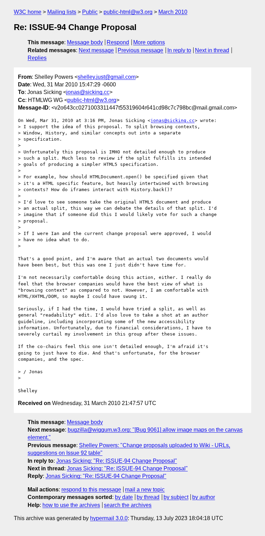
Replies (37, 58)
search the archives (127, 505)
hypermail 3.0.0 (109, 518)
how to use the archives (71, 505)
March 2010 (172, 12)
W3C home (27, 12)
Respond (118, 42)
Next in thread (212, 50)
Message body (85, 42)
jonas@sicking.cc (87, 92)
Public (90, 12)
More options (149, 42)
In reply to (179, 50)
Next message (96, 50)
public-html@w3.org (128, 12)
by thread (148, 497)
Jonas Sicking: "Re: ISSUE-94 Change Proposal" (116, 461)
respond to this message (91, 489)
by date (124, 497)
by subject (176, 497)
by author (203, 497)
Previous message (140, 50)
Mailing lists (61, 12)
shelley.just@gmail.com (107, 77)
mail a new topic (145, 489)
